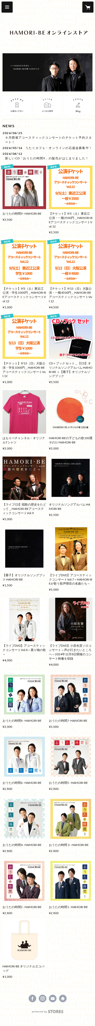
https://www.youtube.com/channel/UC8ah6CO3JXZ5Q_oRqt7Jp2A (52, 998)
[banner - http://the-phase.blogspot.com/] (78, 105)
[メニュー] (7, 7)
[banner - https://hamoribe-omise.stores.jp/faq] (47, 105)
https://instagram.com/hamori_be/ (42, 998)
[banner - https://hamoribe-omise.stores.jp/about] (17, 105)
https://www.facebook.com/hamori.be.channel (32, 998)
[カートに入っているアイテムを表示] (87, 7)
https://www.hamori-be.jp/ (63, 998)
